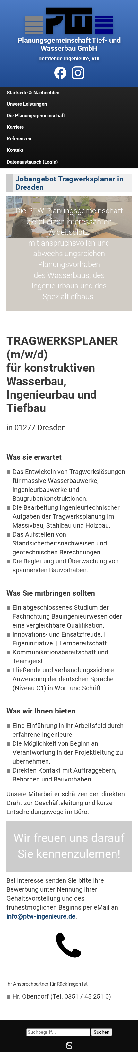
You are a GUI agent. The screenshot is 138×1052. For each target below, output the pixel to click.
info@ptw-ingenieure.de (40, 916)
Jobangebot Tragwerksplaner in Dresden (69, 183)
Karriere (15, 127)
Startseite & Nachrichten (33, 92)
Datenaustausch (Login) (32, 162)
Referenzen (19, 138)
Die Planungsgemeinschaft (36, 115)
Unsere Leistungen (27, 104)
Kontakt (15, 150)
